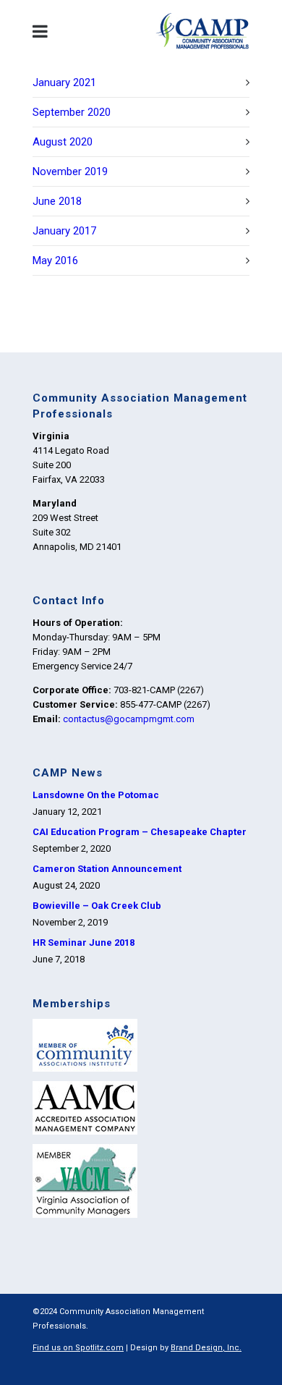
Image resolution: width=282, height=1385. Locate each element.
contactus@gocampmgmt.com (129, 718)
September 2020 (72, 112)
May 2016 (55, 260)
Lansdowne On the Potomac (96, 794)
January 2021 (64, 82)
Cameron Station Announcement (107, 868)
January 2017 (64, 230)
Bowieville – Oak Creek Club (97, 905)
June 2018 (57, 201)
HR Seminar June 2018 (83, 942)
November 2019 (70, 171)
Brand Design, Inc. (206, 1347)
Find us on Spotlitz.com (78, 1347)
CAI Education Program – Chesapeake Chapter (140, 831)
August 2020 (63, 141)
